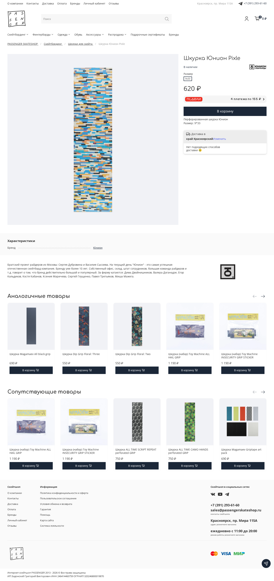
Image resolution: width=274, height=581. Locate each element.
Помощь (45, 514)
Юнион (98, 247)
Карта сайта (47, 520)
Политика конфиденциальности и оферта (64, 493)
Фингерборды (42, 34)
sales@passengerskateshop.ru (236, 510)
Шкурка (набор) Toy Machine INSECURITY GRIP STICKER (239, 355)
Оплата (62, 3)
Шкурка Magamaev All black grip (30, 354)
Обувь (78, 34)
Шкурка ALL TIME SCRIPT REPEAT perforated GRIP (135, 451)
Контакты (32, 3)
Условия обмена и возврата (56, 504)
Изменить (219, 138)
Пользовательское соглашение (58, 498)
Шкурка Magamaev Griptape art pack (241, 451)
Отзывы (114, 3)
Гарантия (45, 509)
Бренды (75, 3)
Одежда (62, 34)
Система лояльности (52, 525)
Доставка (48, 3)
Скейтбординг (16, 34)
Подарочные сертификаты (148, 34)
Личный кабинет (94, 3)
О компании (15, 3)
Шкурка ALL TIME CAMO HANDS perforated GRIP (188, 451)
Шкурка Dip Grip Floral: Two (132, 354)
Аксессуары (93, 34)
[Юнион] (258, 67)
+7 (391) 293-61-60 (255, 3)
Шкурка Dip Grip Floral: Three (81, 354)
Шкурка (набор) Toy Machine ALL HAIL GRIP (189, 355)
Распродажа (116, 34)
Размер (188, 74)
